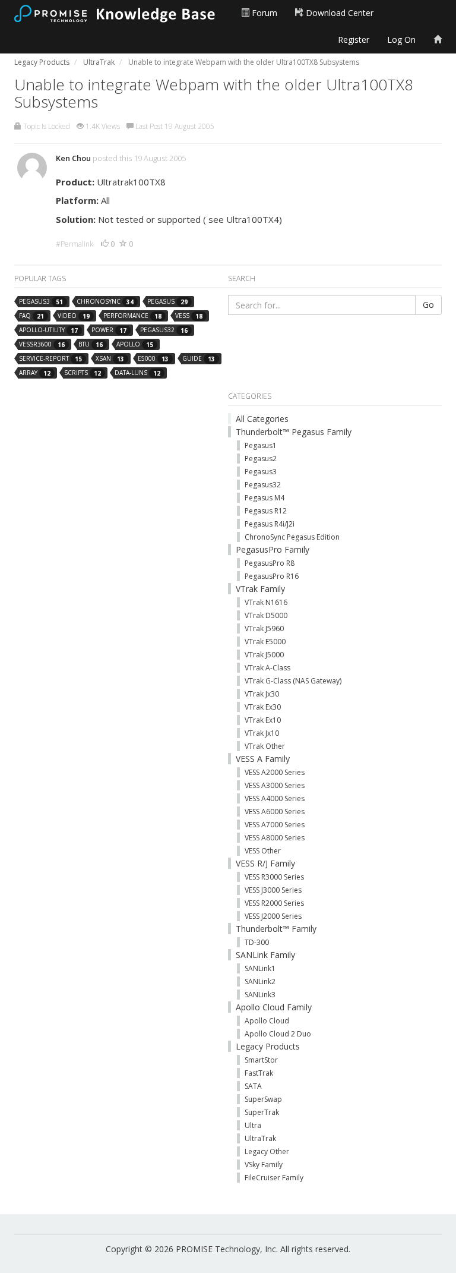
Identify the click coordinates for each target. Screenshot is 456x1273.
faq (31, 315)
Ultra (253, 1125)
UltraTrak (260, 1138)
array (34, 372)
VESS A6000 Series (275, 811)
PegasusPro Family (272, 549)
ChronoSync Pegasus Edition (292, 537)
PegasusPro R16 (272, 576)
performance (132, 315)
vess (188, 315)
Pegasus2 (261, 458)
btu (90, 344)
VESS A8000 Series (275, 838)
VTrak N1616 (266, 602)
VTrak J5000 (264, 655)
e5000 (153, 358)
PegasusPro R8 (269, 563)
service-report (50, 358)
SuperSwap (263, 1099)
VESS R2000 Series (274, 903)
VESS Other (263, 851)
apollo (134, 344)
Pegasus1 (261, 445)
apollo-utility (48, 330)
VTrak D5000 (266, 615)
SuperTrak (262, 1112)
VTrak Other (265, 746)
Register (353, 39)
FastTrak (259, 1073)
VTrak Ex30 (263, 707)
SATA (253, 1086)
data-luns (137, 372)
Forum (263, 12)
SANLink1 (260, 968)
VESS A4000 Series (275, 798)
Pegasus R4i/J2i (269, 524)
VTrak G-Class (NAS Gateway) (293, 681)
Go (428, 304)
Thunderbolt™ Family (276, 928)
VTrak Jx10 (262, 733)
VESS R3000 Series (274, 877)
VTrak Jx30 (262, 694)
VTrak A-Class (267, 668)
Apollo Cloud (267, 1021)
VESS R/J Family (265, 863)
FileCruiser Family (274, 1178)
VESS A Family (263, 758)
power (108, 330)
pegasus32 (164, 330)
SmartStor (261, 1060)
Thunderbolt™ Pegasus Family (294, 431)
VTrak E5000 (265, 641)
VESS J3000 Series (273, 890)
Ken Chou (73, 158)
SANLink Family (265, 954)
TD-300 (257, 942)
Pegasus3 (261, 472)
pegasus (167, 301)
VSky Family (264, 1164)
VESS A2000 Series (275, 772)
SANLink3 (260, 995)
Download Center (338, 12)
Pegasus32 (263, 485)
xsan (110, 358)
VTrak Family (260, 588)
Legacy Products (268, 1046)
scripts (82, 372)
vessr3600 (42, 344)
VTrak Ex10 (263, 720)
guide (198, 358)
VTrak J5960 (264, 628)
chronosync (105, 301)
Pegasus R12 (266, 511)
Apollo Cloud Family (274, 1007)
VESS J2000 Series (273, 916)
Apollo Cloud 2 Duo (278, 1034)
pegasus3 (41, 301)
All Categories (262, 418)
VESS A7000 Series (275, 825)
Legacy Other (267, 1151)
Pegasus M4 (264, 498)
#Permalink (74, 244)
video (74, 315)
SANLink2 (260, 981)
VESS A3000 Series (275, 785)
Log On (401, 39)
